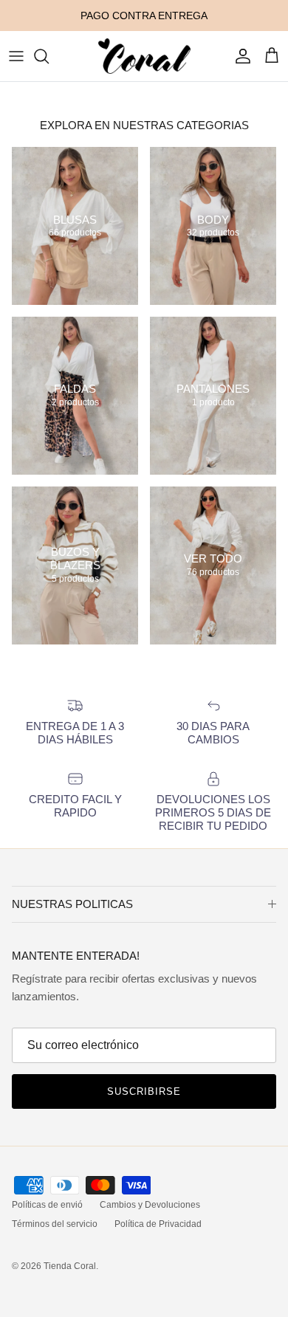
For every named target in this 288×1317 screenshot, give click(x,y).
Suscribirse (144, 1091)
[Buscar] (48, 56)
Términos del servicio (54, 1224)
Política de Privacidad (158, 1224)
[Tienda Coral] (144, 56)
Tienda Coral (70, 1266)
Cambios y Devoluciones (150, 1205)
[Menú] (16, 56)
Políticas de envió (47, 1205)
